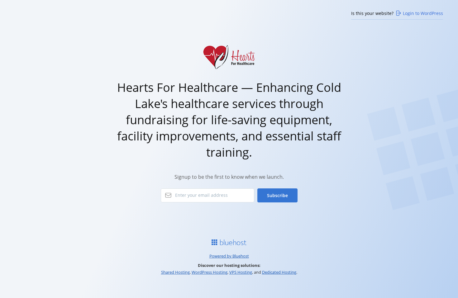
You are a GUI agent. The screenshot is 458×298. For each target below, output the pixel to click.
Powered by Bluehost (229, 256)
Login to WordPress (423, 13)
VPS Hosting (240, 272)
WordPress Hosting (209, 272)
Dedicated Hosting (279, 272)
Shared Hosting (175, 272)
